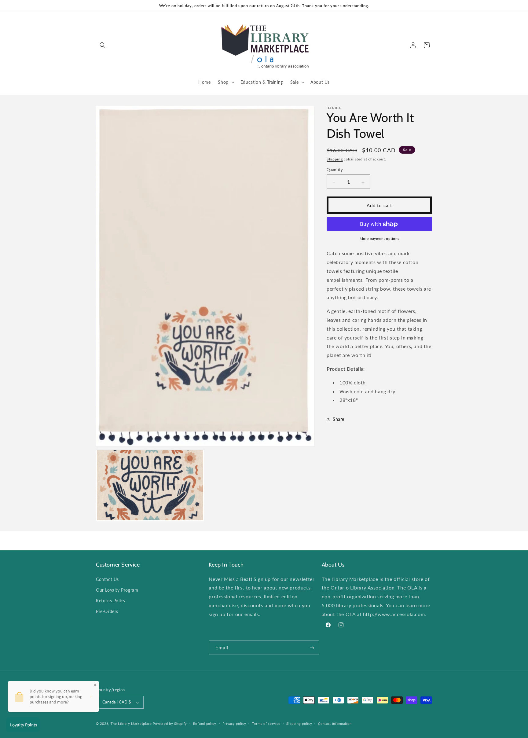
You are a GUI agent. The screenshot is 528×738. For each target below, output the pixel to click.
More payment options (379, 239)
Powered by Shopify (170, 724)
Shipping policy (299, 723)
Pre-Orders (107, 611)
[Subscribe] (312, 648)
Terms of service (266, 723)
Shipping (335, 159)
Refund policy (204, 723)
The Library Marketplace (131, 724)
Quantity (335, 169)
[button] (102, 45)
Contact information (334, 723)
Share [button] (338, 419)
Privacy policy (234, 723)
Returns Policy (110, 600)
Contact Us (107, 579)
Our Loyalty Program (117, 589)
